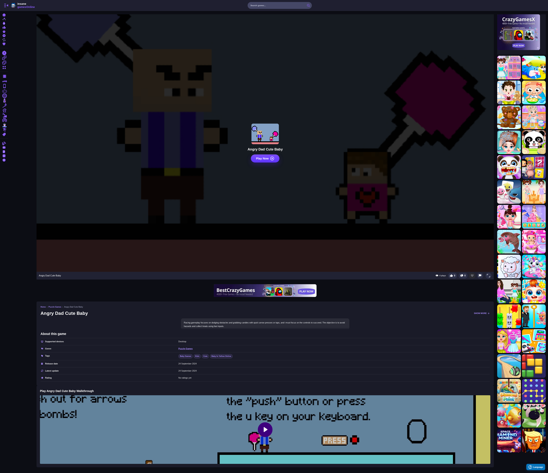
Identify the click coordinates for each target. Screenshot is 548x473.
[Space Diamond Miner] (509, 440)
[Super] (4, 124)
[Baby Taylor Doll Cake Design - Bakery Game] (534, 217)
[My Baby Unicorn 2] (534, 266)
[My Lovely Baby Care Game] (534, 291)
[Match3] (4, 105)
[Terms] (4, 151)
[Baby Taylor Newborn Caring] (534, 117)
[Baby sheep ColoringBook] (509, 266)
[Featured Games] (4, 31)
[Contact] (4, 147)
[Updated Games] (4, 39)
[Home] (4, 15)
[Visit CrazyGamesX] (521, 32)
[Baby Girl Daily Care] (509, 217)
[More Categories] (4, 67)
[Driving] (4, 76)
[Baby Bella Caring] (534, 242)
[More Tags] (4, 134)
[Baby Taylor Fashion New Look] (509, 142)
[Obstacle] (4, 129)
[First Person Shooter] (4, 95)
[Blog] (4, 143)
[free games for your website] (4, 90)
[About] (4, 155)
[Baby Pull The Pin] (534, 316)
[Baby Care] (534, 92)
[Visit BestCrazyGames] (265, 290)
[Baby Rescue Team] (534, 67)
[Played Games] (4, 35)
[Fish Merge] (509, 416)
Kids (197, 356)
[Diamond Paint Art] (509, 391)
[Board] (4, 110)
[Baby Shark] (509, 192)
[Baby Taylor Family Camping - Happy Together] (509, 291)
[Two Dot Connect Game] (534, 391)
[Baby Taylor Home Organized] (509, 117)
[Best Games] (4, 23)
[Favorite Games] (4, 44)
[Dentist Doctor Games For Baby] (509, 167)
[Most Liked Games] (4, 27)
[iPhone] (4, 86)
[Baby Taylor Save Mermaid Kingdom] (509, 242)
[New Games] (4, 19)
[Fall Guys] (4, 115)
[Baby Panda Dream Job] (534, 341)
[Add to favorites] (472, 276)
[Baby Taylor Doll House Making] (509, 67)
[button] (488, 275)
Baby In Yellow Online (221, 356)
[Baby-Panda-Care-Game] (534, 142)
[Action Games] (4, 57)
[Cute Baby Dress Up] (509, 92)
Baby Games (185, 356)
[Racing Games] (4, 52)
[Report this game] (480, 276)
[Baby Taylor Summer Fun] (534, 192)
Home (43, 307)
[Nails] (4, 100)
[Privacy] (4, 160)
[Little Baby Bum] (534, 167)
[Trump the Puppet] (534, 440)
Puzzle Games (55, 307)
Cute (205, 356)
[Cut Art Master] (534, 416)
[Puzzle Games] (4, 62)
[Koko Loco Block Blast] (534, 366)
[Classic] (4, 81)
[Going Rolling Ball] (509, 366)
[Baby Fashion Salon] (509, 341)
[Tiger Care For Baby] (509, 316)
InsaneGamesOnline (22, 5)
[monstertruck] (4, 120)
